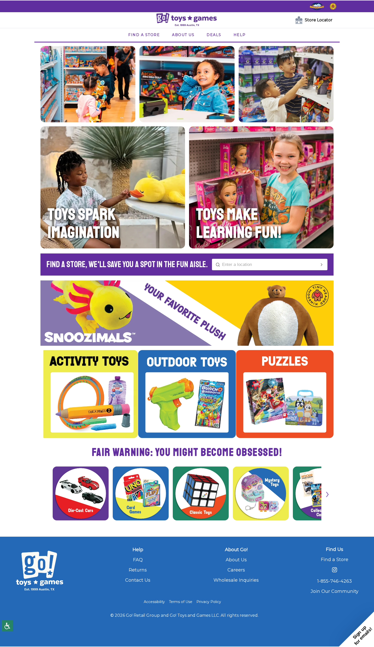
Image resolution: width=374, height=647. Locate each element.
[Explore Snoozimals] (316, 6)
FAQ (138, 560)
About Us (236, 560)
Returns (138, 570)
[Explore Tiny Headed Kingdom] (333, 6)
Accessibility (154, 601)
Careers (236, 570)
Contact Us (137, 580)
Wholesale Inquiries (236, 580)
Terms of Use (180, 601)
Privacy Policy (208, 601)
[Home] (187, 20)
